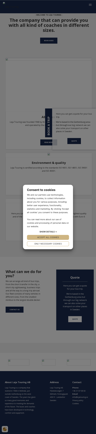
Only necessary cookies (48, 243)
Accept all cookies (48, 237)
